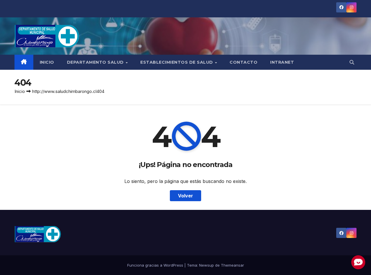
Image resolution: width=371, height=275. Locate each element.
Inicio (47, 62)
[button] (352, 62)
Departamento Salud (96, 62)
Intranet (282, 62)
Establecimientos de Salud (177, 62)
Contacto (243, 62)
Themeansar (232, 265)
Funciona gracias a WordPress (155, 265)
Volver (185, 196)
